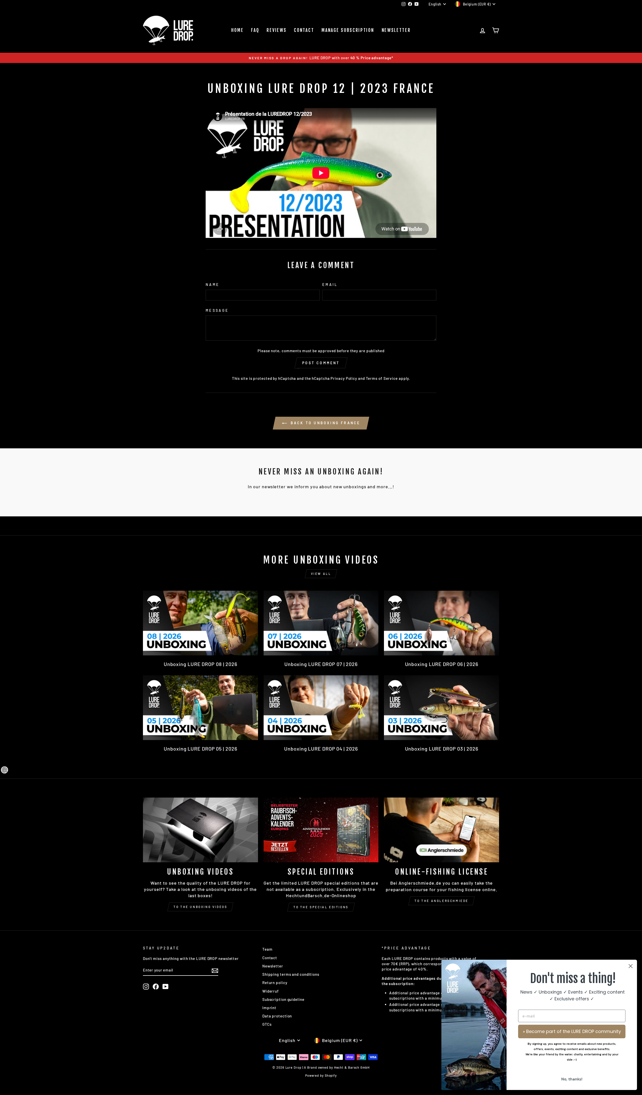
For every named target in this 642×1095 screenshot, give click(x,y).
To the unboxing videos (200, 906)
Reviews (276, 30)
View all (321, 573)
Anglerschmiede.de (419, 883)
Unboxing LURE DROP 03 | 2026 (441, 749)
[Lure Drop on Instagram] (146, 986)
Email (330, 284)
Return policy (274, 982)
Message (217, 310)
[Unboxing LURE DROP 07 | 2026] (321, 623)
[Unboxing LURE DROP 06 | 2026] (441, 623)
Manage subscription (348, 30)
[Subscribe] (215, 970)
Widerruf (270, 991)
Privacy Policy (344, 378)
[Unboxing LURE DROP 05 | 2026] (200, 707)
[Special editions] (321, 830)
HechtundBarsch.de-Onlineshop (321, 895)
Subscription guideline (283, 999)
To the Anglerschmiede (441, 900)
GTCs (267, 1024)
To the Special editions (321, 907)
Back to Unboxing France (324, 423)
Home (237, 30)
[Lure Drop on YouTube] (166, 986)
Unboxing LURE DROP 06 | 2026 (441, 664)
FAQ (255, 30)
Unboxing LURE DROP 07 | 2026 (321, 664)
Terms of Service (382, 378)
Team (267, 949)
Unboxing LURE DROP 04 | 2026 (321, 749)
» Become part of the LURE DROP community (572, 1031)
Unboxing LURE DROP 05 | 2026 (200, 749)
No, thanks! (571, 1079)
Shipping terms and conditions (290, 974)
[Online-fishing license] (441, 830)
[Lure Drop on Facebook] (156, 986)
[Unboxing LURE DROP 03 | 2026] (441, 707)
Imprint (269, 1007)
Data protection (277, 1016)
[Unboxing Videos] (200, 830)
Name (212, 284)
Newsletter (396, 30)
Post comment (321, 363)
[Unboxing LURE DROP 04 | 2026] (321, 707)
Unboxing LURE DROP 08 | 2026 (200, 664)
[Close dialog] (630, 966)
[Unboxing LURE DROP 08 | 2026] (200, 623)
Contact (304, 30)
